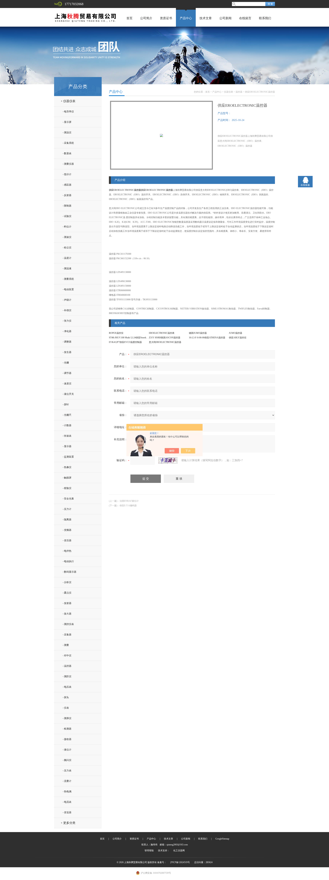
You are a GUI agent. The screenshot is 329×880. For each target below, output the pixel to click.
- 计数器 (67, 425)
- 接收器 (67, 739)
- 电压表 (67, 686)
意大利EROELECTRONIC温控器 (165, 342)
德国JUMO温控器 (198, 333)
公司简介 (146, 18)
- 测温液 (67, 268)
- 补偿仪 (67, 310)
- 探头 (66, 697)
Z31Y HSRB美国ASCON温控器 (164, 337)
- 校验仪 (67, 488)
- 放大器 (67, 613)
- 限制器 (67, 205)
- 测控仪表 (68, 624)
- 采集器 (67, 634)
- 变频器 (67, 530)
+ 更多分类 (68, 822)
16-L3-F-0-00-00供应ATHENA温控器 (207, 337)
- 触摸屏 (67, 477)
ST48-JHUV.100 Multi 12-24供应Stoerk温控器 (131, 337)
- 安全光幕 (68, 498)
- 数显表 (67, 153)
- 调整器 (67, 341)
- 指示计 (67, 174)
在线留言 (245, 18)
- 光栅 (66, 362)
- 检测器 (67, 728)
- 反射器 (67, 195)
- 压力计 (67, 509)
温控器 (239, 92)
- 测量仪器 (68, 163)
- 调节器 (67, 373)
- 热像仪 (67, 467)
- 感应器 (67, 184)
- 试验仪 (67, 216)
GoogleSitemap (222, 838)
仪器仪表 (228, 92)
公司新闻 (225, 18)
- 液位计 (67, 749)
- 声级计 (67, 299)
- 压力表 (67, 770)
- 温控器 (67, 666)
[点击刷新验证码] (167, 460)
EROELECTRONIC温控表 (161, 333)
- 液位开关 (68, 394)
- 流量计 (67, 781)
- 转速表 (67, 435)
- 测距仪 (67, 676)
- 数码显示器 (69, 571)
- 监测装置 (68, 456)
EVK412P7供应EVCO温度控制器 (125, 342)
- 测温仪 (67, 132)
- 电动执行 (68, 561)
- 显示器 (67, 446)
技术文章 (206, 18)
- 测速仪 (67, 237)
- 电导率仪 (68, 111)
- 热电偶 (67, 791)
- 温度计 (67, 258)
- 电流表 (67, 802)
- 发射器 (67, 603)
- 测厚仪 (67, 718)
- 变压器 (67, 540)
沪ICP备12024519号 (180, 862)
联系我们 (265, 18)
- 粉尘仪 (67, 247)
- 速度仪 (67, 383)
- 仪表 (66, 707)
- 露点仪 (67, 592)
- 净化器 (67, 331)
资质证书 (166, 18)
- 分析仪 (67, 582)
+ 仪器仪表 (68, 101)
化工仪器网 (179, 850)
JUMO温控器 (235, 333)
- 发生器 (67, 352)
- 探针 (66, 404)
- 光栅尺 (67, 414)
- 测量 (66, 645)
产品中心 (186, 18)
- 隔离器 (67, 519)
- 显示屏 (67, 122)
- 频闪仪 (67, 760)
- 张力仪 (67, 320)
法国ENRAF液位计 (129, 501)
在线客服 (305, 185)
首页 (129, 18)
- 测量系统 (68, 278)
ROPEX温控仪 (116, 333)
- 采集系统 (68, 142)
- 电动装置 (68, 289)
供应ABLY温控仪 (237, 337)
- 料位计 (67, 226)
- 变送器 (67, 812)
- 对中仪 (67, 655)
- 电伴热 (67, 550)
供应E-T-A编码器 (128, 505)
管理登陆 (149, 850)
